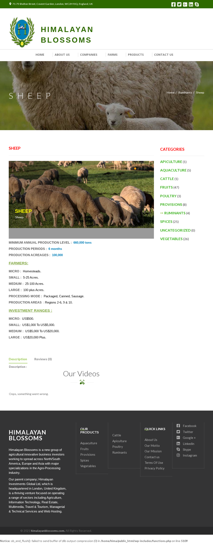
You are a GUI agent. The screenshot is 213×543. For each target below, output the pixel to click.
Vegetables (171, 239)
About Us (62, 55)
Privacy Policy (155, 468)
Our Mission (153, 451)
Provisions (171, 204)
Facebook (189, 426)
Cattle (167, 178)
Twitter (187, 432)
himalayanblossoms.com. (48, 530)
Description (18, 359)
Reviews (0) (43, 359)
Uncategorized (175, 230)
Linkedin (188, 444)
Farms (113, 55)
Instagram (189, 455)
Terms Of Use (154, 462)
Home (40, 55)
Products (136, 55)
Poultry (168, 196)
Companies (88, 55)
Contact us (163, 55)
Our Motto (152, 445)
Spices (166, 221)
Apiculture (171, 161)
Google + (189, 437)
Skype (186, 449)
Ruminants (185, 92)
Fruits (166, 187)
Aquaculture (173, 170)
